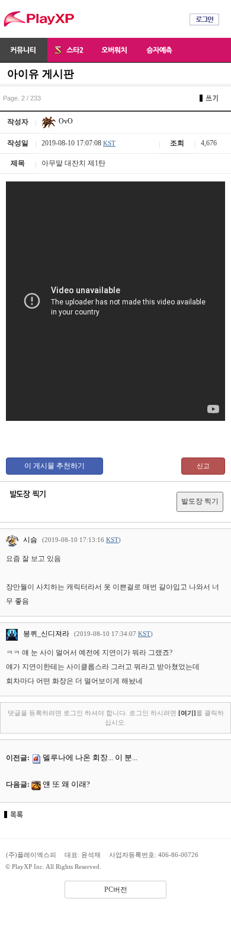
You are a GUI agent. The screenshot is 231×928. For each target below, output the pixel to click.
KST (109, 143)
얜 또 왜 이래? (66, 784)
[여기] (187, 712)
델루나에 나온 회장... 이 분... (90, 757)
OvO (65, 121)
